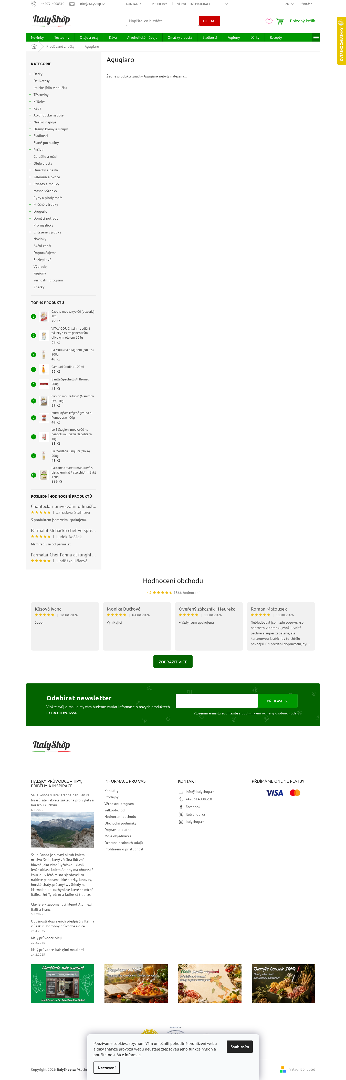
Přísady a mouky (46, 184)
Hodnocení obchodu (173, 581)
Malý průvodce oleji (46, 938)
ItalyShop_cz (195, 814)
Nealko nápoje (45, 122)
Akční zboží (42, 245)
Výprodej (41, 266)
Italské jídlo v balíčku (50, 87)
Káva (37, 108)
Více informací (129, 1054)
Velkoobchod (114, 810)
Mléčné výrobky (46, 204)
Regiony (40, 273)
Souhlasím (239, 1046)
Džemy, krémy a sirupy (51, 129)
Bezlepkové (42, 259)
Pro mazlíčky (43, 225)
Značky (39, 287)
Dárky (38, 74)
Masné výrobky (45, 191)
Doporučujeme (45, 252)
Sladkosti (41, 135)
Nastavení (107, 1067)
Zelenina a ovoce (47, 177)
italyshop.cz (195, 821)
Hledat (209, 20)
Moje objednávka (117, 836)
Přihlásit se (278, 701)
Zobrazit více (173, 661)
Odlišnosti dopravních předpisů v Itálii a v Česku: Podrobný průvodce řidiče (62, 923)
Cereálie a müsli (46, 156)
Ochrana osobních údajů (123, 842)
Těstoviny (41, 94)
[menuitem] (37, 37)
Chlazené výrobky (47, 232)
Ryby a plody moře (48, 197)
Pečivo (39, 149)
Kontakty (134, 4)
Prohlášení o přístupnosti (124, 849)
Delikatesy (41, 80)
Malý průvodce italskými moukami (57, 949)
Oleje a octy (43, 163)
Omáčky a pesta (46, 170)
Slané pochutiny (46, 142)
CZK (287, 4)
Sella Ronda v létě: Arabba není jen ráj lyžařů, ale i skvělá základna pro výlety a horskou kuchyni (62, 800)
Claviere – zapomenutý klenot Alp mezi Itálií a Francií (61, 906)
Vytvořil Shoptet (302, 1069)
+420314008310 (199, 799)
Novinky (40, 239)
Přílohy (39, 101)
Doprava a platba (117, 829)
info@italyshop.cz (200, 791)
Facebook (193, 806)
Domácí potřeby (46, 218)
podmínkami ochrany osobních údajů (271, 713)
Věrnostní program (193, 4)
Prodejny (159, 4)
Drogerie (40, 211)
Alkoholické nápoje (49, 115)
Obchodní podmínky (120, 823)
